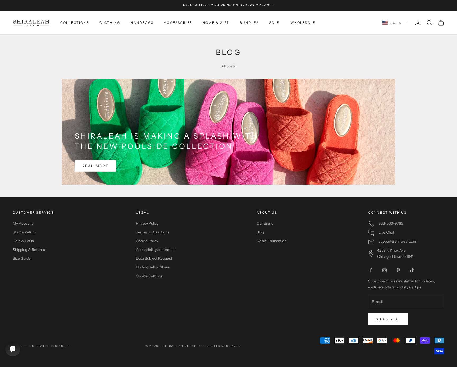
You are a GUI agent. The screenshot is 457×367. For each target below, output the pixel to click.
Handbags (142, 23)
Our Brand (265, 223)
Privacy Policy (147, 223)
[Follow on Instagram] (384, 270)
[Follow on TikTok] (412, 270)
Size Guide (22, 258)
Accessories (178, 23)
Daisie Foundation (271, 240)
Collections (74, 23)
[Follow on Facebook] (370, 270)
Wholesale (303, 23)
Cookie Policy (147, 240)
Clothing (109, 23)
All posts (228, 66)
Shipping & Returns (29, 249)
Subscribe (388, 319)
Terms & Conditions (152, 232)
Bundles (249, 23)
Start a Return (24, 232)
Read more (95, 166)
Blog (260, 232)
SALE (274, 23)
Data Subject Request (154, 258)
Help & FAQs (23, 240)
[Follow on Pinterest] (398, 270)
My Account (23, 223)
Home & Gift (216, 23)
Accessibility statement (155, 249)
